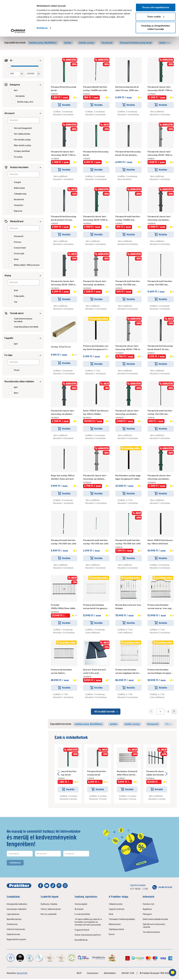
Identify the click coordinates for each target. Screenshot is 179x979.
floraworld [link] (107, 42)
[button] (23, 60)
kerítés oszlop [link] (86, 42)
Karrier (112, 934)
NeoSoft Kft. (22, 973)
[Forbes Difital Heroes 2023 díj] (20, 958)
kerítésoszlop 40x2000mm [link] (42, 42)
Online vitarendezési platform (88, 935)
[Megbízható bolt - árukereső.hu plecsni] (72, 958)
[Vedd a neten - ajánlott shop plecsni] (83, 958)
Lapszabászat (13, 914)
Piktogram (147, 914)
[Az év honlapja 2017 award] (61, 958)
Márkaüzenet (115, 924)
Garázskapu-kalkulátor (17, 909)
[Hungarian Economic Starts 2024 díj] (11, 958)
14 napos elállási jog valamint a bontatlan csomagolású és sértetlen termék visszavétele (88, 922)
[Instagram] (65, 885)
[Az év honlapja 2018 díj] (30, 958)
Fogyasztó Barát (82, 930)
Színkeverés (12, 924)
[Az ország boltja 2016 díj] (50, 958)
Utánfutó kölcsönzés (16, 929)
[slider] (9, 66)
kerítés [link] (67, 42)
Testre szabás (154, 16)
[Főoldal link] (19, 885)
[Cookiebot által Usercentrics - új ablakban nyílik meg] (18, 31)
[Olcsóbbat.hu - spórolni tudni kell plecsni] (98, 958)
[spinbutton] (160, 711)
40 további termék (104, 711)
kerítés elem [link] (165, 42)
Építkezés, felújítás (49, 904)
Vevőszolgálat (81, 904)
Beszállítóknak (81, 940)
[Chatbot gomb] (172, 972)
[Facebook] (40, 885)
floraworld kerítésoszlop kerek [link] (136, 42)
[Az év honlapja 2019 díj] (39, 958)
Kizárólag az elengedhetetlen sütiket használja (155, 27)
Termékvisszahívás (151, 932)
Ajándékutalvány (14, 919)
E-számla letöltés (82, 914)
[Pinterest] (59, 885)
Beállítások (42, 28)
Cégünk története (116, 909)
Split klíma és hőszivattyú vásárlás (154, 925)
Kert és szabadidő (48, 914)
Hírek (111, 914)
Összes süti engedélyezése (155, 7)
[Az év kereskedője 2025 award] (112, 958)
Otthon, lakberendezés (51, 909)
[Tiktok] (52, 885)
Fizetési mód (148, 904)
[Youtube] (46, 885)
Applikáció (147, 909)
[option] (16, 90)
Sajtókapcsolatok (116, 929)
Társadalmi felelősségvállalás (122, 919)
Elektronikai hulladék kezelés (155, 919)
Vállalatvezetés (116, 904)
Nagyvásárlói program (16, 939)
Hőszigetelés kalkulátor (17, 904)
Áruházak (79, 909)
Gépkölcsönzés (13, 934)
